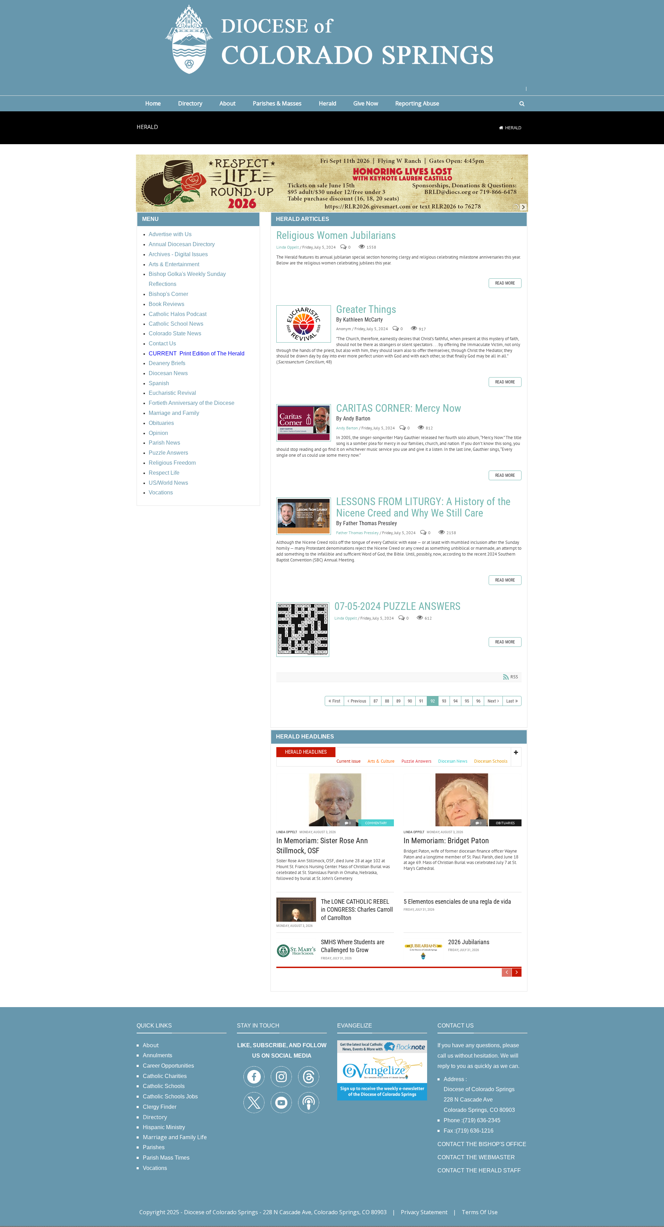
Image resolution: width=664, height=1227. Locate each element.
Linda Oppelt (287, 247)
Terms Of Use (480, 1212)
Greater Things (304, 324)
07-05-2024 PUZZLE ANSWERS (303, 630)
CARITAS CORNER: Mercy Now (304, 423)
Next (492, 701)
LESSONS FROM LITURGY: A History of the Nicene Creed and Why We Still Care (304, 516)
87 (376, 701)
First (336, 701)
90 (410, 701)
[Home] (501, 127)
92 (433, 701)
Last (510, 701)
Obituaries (505, 823)
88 (387, 701)
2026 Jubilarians (468, 942)
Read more (505, 283)
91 (421, 701)
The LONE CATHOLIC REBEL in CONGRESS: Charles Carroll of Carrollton (357, 909)
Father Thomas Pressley (357, 532)
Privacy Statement (424, 1212)
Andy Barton (347, 427)
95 (467, 701)
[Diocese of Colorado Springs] (332, 38)
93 (444, 701)
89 (398, 701)
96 (478, 701)
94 (455, 701)
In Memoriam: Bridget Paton (446, 840)
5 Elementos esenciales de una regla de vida (457, 901)
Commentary (376, 823)
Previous (358, 701)
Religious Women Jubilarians (336, 235)
